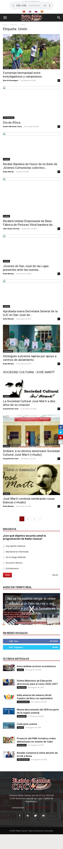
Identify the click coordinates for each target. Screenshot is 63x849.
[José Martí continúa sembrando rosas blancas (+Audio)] (31, 479)
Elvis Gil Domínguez (10, 80)
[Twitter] (35, 816)
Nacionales (22, 687)
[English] (30, 11)
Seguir (55, 647)
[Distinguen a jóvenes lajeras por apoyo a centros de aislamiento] (31, 339)
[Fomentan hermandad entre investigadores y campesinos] (31, 51)
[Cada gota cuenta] (9, 725)
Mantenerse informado (17, 551)
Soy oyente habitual (15, 546)
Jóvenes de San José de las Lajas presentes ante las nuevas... (26, 267)
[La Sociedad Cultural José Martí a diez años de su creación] (31, 384)
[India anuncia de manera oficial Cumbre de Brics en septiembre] (9, 697)
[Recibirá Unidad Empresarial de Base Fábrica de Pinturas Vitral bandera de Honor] (31, 197)
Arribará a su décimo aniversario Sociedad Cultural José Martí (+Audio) (31, 452)
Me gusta (54, 641)
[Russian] (36, 11)
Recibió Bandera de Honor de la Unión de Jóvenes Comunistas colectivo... (30, 165)
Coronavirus (8, 351)
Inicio (5, 24)
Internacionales (23, 702)
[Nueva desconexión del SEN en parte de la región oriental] (9, 711)
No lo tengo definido (15, 557)
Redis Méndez (8, 274)
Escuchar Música (13, 562)
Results (55, 575)
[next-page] (40, 518)
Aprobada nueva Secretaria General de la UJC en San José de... (30, 313)
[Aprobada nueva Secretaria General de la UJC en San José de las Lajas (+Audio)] (31, 294)
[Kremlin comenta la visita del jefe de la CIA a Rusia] (9, 754)
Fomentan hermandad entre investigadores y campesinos (22, 74)
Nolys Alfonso (8, 171)
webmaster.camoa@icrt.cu (38, 807)
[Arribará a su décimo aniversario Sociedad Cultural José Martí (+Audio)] (31, 431)
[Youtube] (43, 816)
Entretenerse (12, 568)
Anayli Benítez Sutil (10, 409)
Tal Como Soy (8, 118)
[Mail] (27, 816)
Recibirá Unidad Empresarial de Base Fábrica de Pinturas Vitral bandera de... (29, 222)
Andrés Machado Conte (12, 126)
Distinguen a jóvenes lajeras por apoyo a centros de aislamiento (29, 358)
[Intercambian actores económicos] (9, 668)
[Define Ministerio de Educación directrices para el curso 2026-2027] (9, 682)
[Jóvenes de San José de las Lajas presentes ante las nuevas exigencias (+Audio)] (31, 248)
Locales (6, 68)
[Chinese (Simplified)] (24, 11)
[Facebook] (20, 816)
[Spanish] (42, 11)
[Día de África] (31, 102)
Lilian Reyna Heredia (11, 228)
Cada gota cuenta (27, 724)
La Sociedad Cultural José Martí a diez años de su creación (29, 403)
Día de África (11, 122)
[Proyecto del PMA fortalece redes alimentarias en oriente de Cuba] (9, 740)
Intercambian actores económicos (36, 666)
